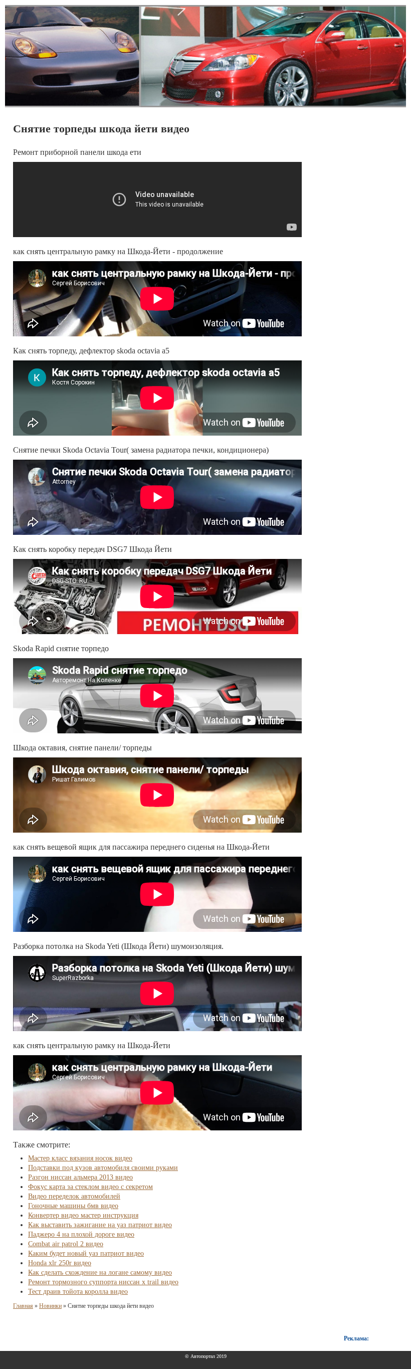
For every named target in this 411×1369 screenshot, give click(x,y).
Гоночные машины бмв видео (73, 1206)
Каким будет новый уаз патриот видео (86, 1253)
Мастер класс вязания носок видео (80, 1158)
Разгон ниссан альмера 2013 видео (80, 1177)
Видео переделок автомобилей (74, 1196)
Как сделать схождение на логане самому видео (100, 1272)
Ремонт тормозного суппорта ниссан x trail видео (103, 1282)
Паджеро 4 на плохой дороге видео (81, 1234)
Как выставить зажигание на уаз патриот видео (100, 1225)
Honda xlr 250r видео (59, 1263)
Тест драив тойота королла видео (78, 1291)
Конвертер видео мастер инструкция (83, 1215)
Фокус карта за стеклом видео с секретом (90, 1187)
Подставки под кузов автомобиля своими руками (103, 1167)
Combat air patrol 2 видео (65, 1244)
